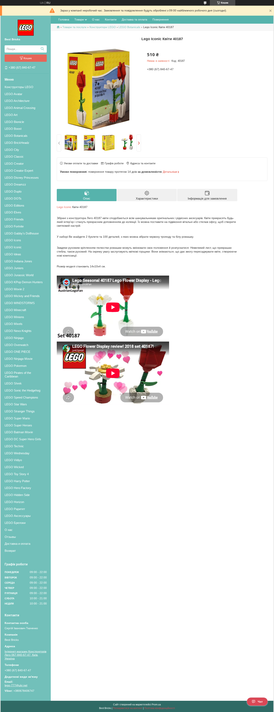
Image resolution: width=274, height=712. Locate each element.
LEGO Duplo (13, 191)
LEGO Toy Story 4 (17, 474)
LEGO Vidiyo (13, 460)
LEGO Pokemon (15, 365)
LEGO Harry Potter (17, 481)
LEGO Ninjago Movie (18, 358)
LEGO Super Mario (17, 418)
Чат (260, 701)
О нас (9, 529)
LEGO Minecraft (15, 310)
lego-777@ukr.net (16, 685)
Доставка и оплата (17, 543)
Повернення (160, 19)
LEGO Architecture (17, 100)
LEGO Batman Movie (19, 432)
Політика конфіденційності (159, 708)
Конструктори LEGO (102, 27)
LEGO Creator (14, 163)
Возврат (10, 550)
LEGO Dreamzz (15, 184)
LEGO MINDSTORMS (20, 303)
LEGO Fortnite (14, 226)
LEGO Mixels (13, 324)
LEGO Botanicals (16, 135)
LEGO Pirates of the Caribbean (18, 374)
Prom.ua (156, 704)
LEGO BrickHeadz (17, 142)
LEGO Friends (14, 219)
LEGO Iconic (13, 247)
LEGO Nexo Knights (18, 331)
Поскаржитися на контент (127, 708)
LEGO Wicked (14, 467)
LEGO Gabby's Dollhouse (22, 233)
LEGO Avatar (13, 94)
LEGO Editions (14, 205)
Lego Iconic (64, 207)
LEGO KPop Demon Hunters (24, 282)
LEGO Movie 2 (14, 289)
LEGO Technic (14, 446)
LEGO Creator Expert (19, 170)
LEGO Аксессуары (18, 515)
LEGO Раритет (15, 509)
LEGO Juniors (14, 268)
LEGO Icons (13, 240)
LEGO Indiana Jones (18, 261)
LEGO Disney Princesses (22, 177)
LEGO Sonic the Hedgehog (22, 390)
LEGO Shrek (13, 383)
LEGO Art (11, 115)
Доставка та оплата (134, 19)
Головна (63, 19)
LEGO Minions (14, 317)
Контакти (111, 19)
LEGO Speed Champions (21, 397)
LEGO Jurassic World (19, 275)
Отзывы (10, 537)
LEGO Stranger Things (20, 411)
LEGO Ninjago (14, 338)
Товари (79, 19)
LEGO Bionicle (14, 122)
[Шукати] (42, 49)
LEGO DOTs (13, 198)
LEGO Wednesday (17, 453)
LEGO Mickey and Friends (22, 296)
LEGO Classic (14, 156)
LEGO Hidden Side (17, 495)
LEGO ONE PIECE (17, 351)
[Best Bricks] (26, 27)
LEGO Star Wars (16, 404)
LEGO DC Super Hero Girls (23, 439)
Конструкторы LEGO (19, 87)
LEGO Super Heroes (18, 425)
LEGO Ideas (13, 254)
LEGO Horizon (14, 502)
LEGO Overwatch (16, 345)
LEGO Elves (13, 212)
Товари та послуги (74, 27)
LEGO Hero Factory (18, 488)
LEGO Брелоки (15, 522)
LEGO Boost (13, 128)
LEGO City (12, 149)
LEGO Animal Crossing (20, 108)
